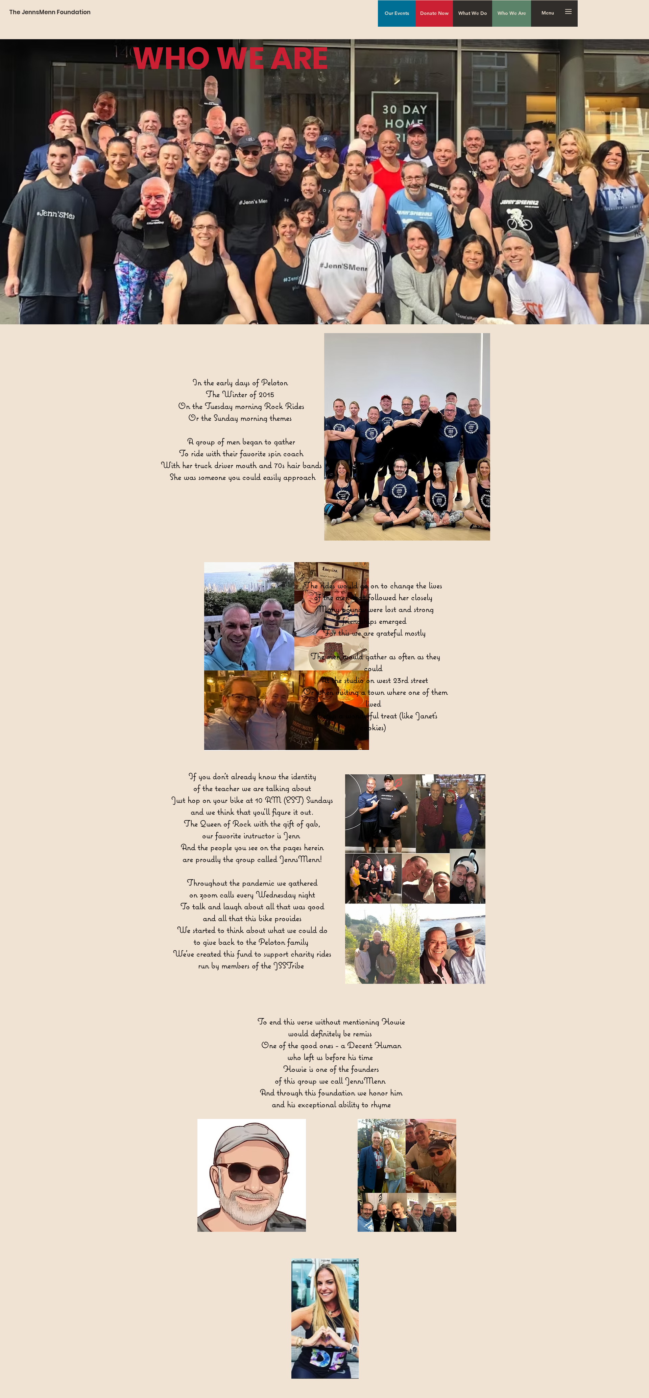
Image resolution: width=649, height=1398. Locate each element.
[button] (547, 13)
